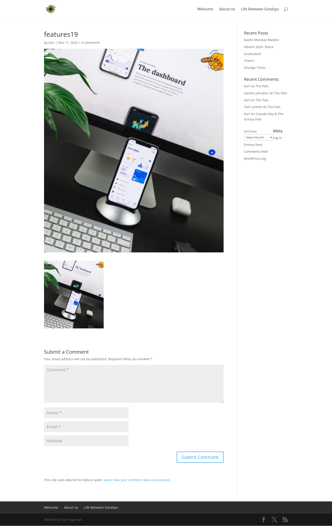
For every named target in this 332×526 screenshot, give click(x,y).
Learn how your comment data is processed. (137, 480)
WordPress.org (255, 158)
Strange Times (255, 67)
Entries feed (253, 145)
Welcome (205, 9)
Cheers (249, 60)
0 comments (91, 42)
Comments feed (256, 151)
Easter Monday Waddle (261, 40)
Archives (250, 131)
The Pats (262, 86)
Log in (277, 138)
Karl (52, 42)
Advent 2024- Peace (259, 47)
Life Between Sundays (260, 9)
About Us (227, 9)
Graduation (252, 54)
